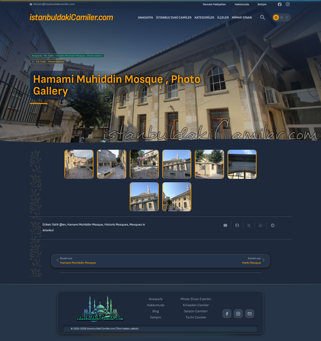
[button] (262, 17)
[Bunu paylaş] (237, 225)
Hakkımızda (155, 305)
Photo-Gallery (56, 61)
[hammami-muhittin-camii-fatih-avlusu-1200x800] (144, 164)
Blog (155, 311)
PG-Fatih (49, 55)
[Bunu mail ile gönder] (225, 225)
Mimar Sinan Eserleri (196, 299)
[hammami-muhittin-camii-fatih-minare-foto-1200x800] (144, 196)
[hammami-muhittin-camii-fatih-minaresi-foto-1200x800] (176, 196)
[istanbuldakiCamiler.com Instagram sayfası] (238, 313)
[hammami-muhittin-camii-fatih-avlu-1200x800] (78, 164)
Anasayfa (37, 55)
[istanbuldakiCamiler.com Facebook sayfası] (227, 313)
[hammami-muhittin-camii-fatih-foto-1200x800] (176, 164)
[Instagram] (288, 4)
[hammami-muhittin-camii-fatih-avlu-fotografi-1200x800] (111, 164)
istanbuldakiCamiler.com (101, 328)
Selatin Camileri (196, 311)
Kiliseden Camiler (196, 305)
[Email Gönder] (249, 313)
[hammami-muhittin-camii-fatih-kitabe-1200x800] (242, 164)
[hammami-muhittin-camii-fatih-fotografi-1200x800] (209, 164)
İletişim (155, 317)
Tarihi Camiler (196, 317)
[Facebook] (280, 4)
